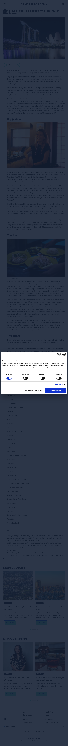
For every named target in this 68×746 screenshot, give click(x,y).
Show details (58, 384)
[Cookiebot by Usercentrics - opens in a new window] (58, 354)
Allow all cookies (55, 390)
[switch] (25, 378)
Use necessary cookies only (33, 390)
